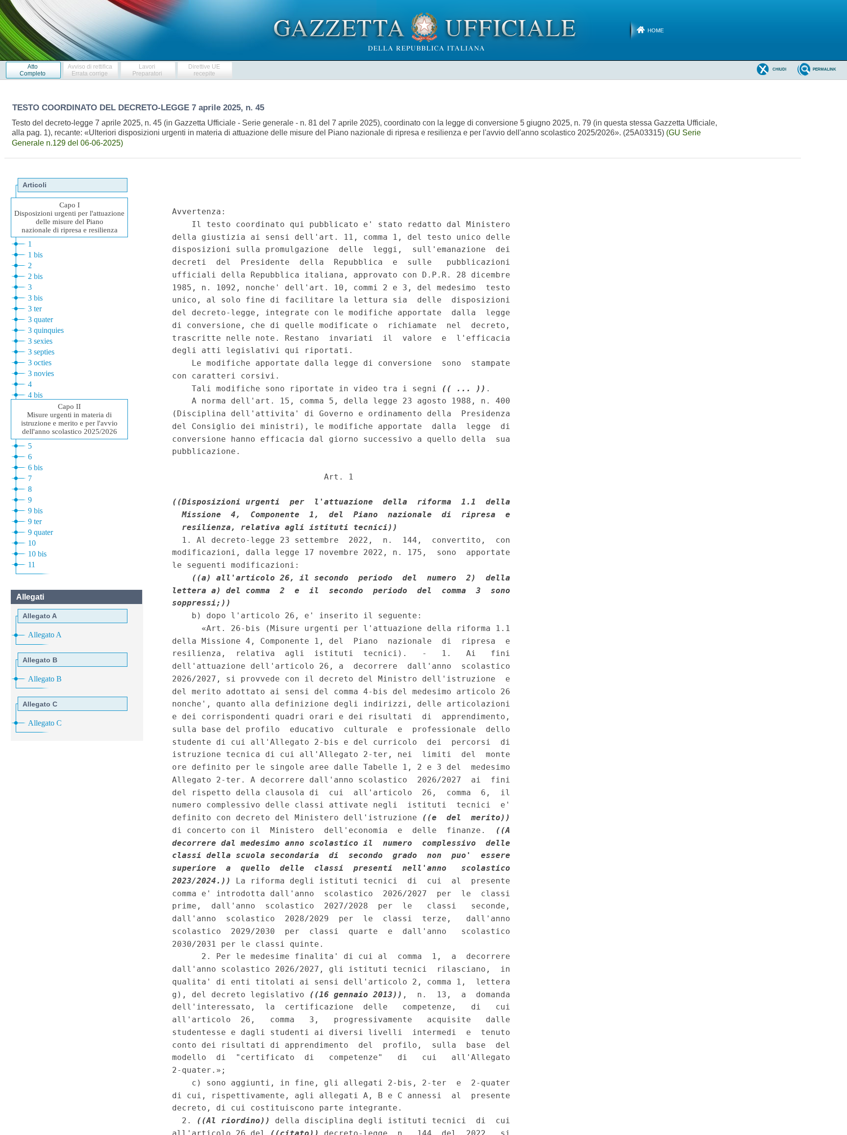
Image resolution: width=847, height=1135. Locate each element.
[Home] (423, 29)
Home (656, 30)
